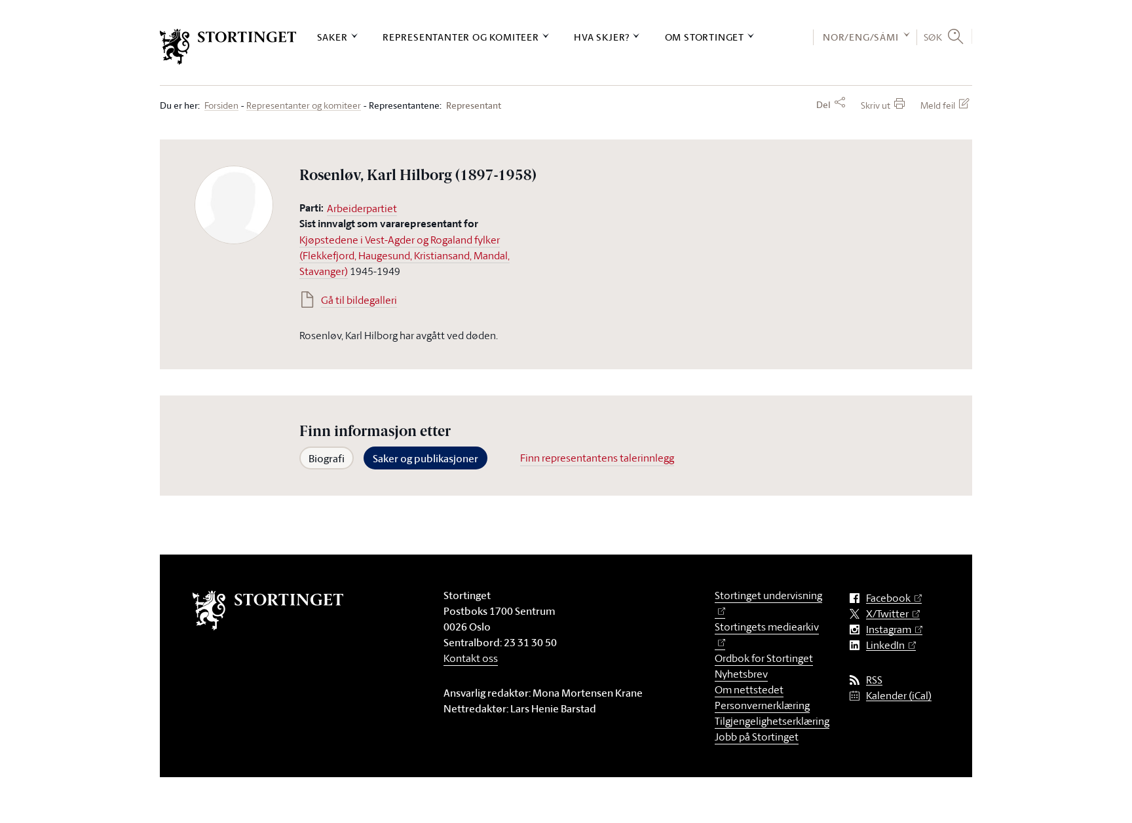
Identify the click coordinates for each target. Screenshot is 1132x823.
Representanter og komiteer (461, 37)
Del (823, 104)
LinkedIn (885, 645)
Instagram (888, 629)
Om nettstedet (749, 689)
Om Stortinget (704, 37)
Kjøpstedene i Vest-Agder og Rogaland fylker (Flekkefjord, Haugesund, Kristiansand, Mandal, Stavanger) (404, 255)
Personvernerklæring (762, 705)
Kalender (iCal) (899, 695)
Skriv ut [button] (875, 105)
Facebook (888, 598)
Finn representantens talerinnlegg (597, 457)
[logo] (228, 47)
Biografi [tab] (327, 458)
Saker (332, 37)
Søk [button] (933, 36)
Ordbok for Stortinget (764, 658)
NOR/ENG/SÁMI (861, 37)
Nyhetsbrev (741, 674)
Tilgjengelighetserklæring (772, 721)
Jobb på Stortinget (757, 736)
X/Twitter (887, 613)
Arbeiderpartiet (362, 208)
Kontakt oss (470, 658)
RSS (874, 680)
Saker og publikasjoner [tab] (425, 458)
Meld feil (937, 105)
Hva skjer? (602, 37)
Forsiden (221, 106)
